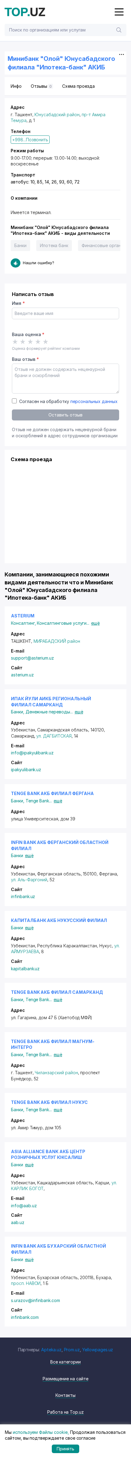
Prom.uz (72, 1349)
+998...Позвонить (30, 139)
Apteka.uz (51, 1349)
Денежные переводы (49, 711)
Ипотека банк (54, 245)
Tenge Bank (39, 800)
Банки (20, 245)
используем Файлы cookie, (41, 1432)
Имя (18, 303)
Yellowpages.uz (97, 1349)
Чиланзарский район (56, 1072)
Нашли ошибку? (38, 262)
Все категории (65, 1361)
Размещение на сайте (65, 1378)
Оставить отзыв (65, 414)
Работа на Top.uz (65, 1412)
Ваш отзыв (25, 359)
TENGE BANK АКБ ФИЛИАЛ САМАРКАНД (57, 992)
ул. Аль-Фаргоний (29, 879)
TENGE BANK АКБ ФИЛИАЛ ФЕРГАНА (52, 793)
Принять (66, 1448)
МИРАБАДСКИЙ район (57, 641)
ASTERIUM (22, 615)
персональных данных (94, 401)
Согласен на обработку (68, 401)
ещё (95, 623)
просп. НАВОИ (26, 1283)
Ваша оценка (28, 334)
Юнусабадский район (56, 114)
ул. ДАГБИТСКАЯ (53, 735)
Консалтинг (24, 623)
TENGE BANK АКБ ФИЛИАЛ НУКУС (49, 1102)
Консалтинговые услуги (63, 623)
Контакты (65, 1395)
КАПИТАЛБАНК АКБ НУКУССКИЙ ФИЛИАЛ (59, 920)
